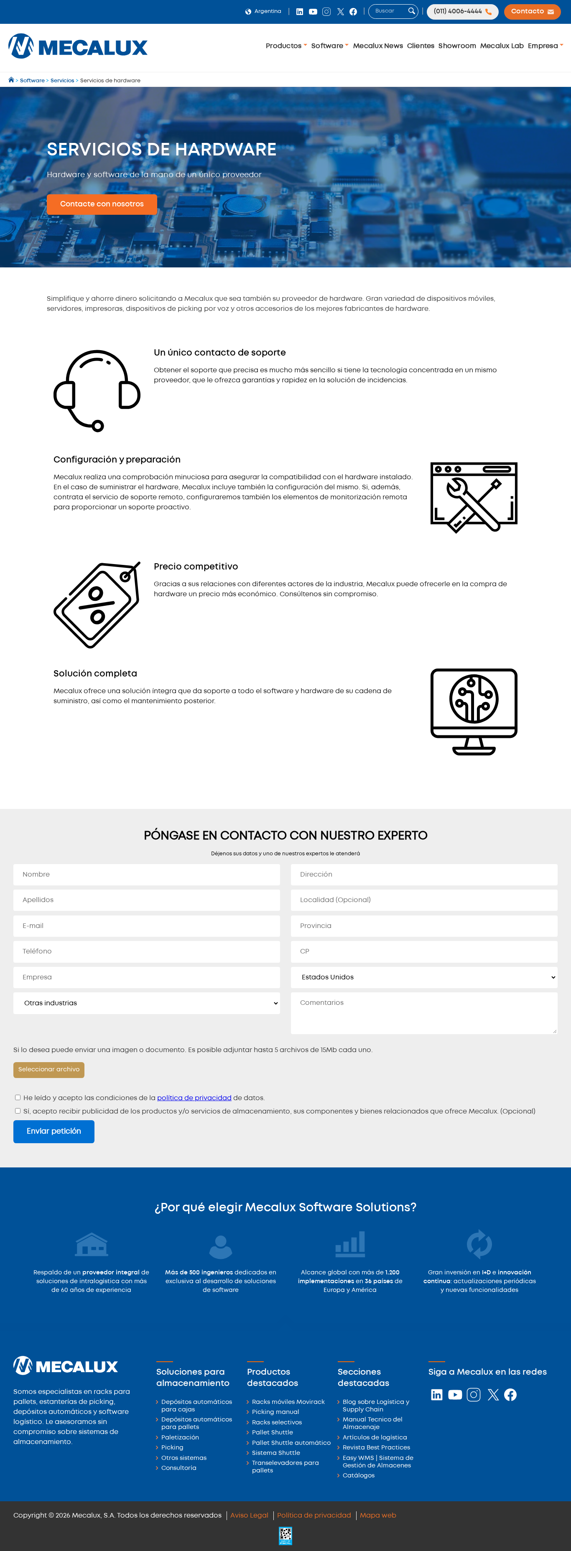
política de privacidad (194, 1098)
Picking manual (275, 1412)
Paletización (180, 1438)
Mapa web (378, 1516)
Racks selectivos (277, 1423)
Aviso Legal (249, 1516)
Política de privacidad (314, 1516)
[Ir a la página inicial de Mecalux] (11, 81)
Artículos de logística (375, 1438)
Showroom (457, 46)
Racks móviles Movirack (288, 1402)
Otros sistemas (183, 1458)
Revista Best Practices (376, 1448)
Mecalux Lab (502, 46)
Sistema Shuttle (276, 1453)
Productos (284, 46)
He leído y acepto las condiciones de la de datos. (143, 1098)
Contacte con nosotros (102, 204)
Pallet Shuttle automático (291, 1443)
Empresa (544, 46)
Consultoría (178, 1468)
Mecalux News (378, 46)
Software (328, 46)
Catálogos (359, 1476)
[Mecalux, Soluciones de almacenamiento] (78, 61)
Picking (172, 1448)
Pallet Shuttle (272, 1433)
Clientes (421, 46)
